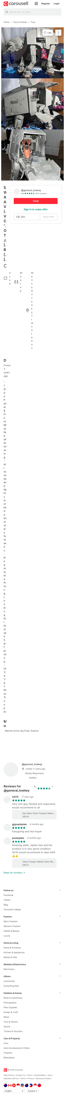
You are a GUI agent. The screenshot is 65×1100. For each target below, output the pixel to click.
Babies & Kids (10, 957)
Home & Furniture (12, 947)
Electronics (9, 969)
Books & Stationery (13, 998)
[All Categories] (36, 3)
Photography (10, 1002)
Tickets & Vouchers (13, 1031)
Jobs (49, 1075)
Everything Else (11, 986)
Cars (6, 1043)
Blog (6, 904)
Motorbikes (9, 1057)
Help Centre (9, 1075)
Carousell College (12, 909)
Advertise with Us (11, 1078)
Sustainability (39, 1075)
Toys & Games (11, 1021)
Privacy (31, 1078)
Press (29, 1075)
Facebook (8, 895)
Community (9, 981)
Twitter (7, 900)
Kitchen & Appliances (14, 952)
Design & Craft (11, 1012)
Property (8, 1052)
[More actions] (58, 33)
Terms (23, 1078)
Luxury (7, 935)
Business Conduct (43, 1078)
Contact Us (20, 1075)
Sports (7, 1026)
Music (6, 1017)
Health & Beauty (12, 931)
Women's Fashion (12, 926)
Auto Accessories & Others (17, 1048)
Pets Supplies (10, 1007)
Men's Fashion (11, 921)
